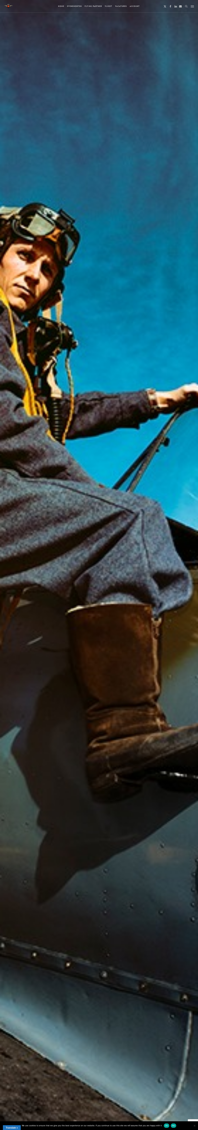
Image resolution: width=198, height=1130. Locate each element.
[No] (194, 1125)
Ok (166, 1125)
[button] (192, 6)
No (173, 1125)
